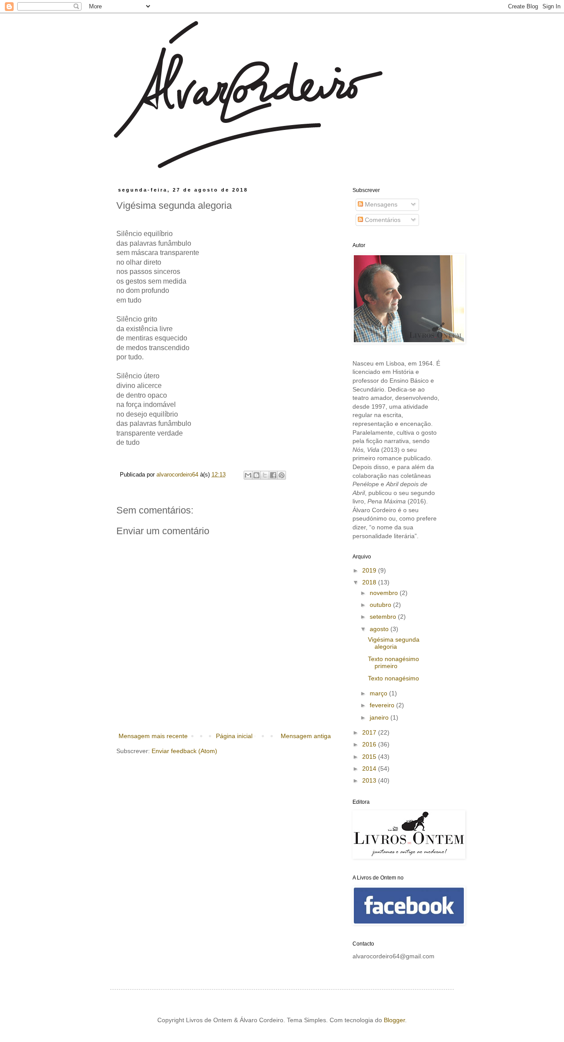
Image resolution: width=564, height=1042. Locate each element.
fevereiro (383, 705)
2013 (370, 780)
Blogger (394, 1020)
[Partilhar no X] (264, 475)
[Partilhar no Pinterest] (281, 475)
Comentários (382, 219)
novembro (385, 592)
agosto (380, 628)
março (379, 693)
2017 (370, 732)
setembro (384, 616)
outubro (381, 604)
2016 (370, 744)
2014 (370, 768)
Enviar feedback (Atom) (184, 750)
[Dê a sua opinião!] (256, 475)
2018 (370, 582)
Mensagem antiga (306, 735)
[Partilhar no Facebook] (273, 475)
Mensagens (380, 204)
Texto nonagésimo (393, 678)
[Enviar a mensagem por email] (248, 475)
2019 (370, 570)
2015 (370, 756)
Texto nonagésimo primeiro (393, 662)
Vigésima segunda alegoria (393, 643)
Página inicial (234, 735)
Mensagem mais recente (153, 735)
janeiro (380, 717)
